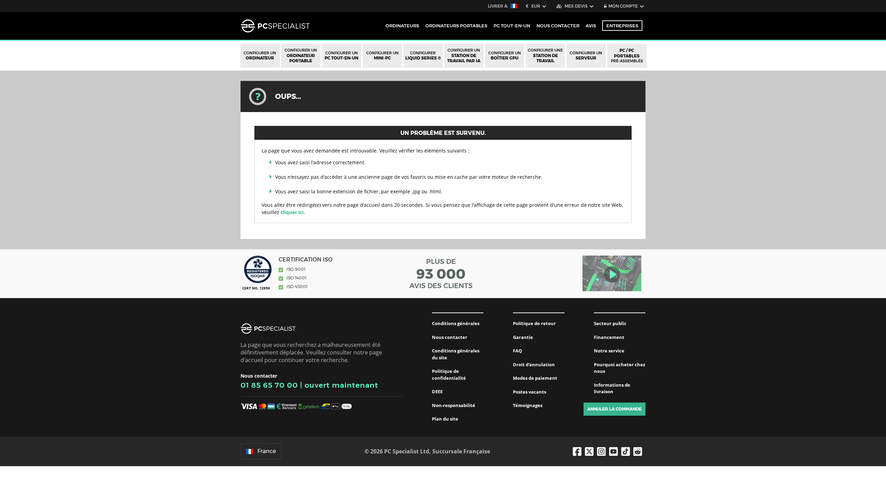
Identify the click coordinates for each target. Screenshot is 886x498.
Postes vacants (529, 392)
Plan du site (445, 419)
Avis (591, 25)
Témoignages (527, 405)
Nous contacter (449, 337)
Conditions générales (455, 323)
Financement (609, 337)
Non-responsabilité (453, 405)
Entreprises (622, 25)
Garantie (523, 337)
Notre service (609, 351)
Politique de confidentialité (449, 374)
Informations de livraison (612, 388)
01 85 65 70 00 (269, 385)
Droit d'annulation (534, 364)
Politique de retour (534, 323)
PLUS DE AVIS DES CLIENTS (441, 273)
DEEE (437, 391)
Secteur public (610, 323)
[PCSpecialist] (275, 26)
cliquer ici (292, 212)
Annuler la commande (614, 409)
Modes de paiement (535, 378)
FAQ (517, 351)
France (266, 451)
